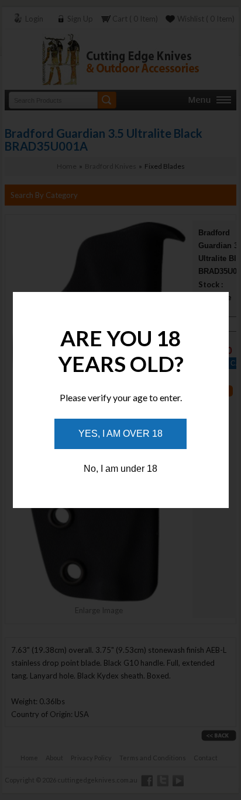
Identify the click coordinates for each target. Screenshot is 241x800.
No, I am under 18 (120, 469)
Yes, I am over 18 (120, 434)
